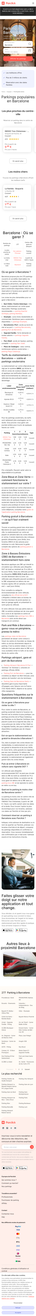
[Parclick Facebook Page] (11, 1128)
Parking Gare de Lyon (26, 1084)
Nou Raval (22, 1047)
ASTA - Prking (6, 1047)
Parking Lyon (23, 1107)
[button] (18, 44)
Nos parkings (7, 1186)
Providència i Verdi (8, 998)
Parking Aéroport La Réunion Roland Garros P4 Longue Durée (9, 1086)
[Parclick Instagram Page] (3, 1128)
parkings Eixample (20, 322)
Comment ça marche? (10, 1183)
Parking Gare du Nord (9, 1092)
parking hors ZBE (8, 783)
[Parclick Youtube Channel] (15, 1128)
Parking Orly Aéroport (26, 1079)
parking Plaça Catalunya (11, 351)
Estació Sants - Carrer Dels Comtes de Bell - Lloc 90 (26, 1030)
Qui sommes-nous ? (9, 1180)
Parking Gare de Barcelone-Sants (16, 681)
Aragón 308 (23, 1041)
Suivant (27, 1069)
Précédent (9, 1069)
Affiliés (4, 1203)
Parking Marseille (7, 1107)
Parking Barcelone (19, 91)
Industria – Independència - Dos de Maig (26, 1005)
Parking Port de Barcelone (14, 673)
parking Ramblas (15, 314)
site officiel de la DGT (19, 595)
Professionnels (7, 1197)
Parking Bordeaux (24, 1103)
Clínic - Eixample (24, 1011)
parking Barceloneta (22, 327)
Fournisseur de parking (10, 1200)
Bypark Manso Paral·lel (26, 1016)
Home (3, 91)
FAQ (3, 1217)
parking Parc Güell (18, 343)
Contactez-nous (8, 1214)
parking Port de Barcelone (12, 330)
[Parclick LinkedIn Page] (7, 1128)
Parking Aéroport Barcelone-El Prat (17, 665)
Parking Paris (23, 1097)
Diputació (17, 264)
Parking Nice (6, 1103)
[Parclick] (9, 3)
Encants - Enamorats (8, 1003)
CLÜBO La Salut (7, 1062)
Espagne (9, 91)
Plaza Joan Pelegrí (25, 1035)
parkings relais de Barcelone (15, 636)
